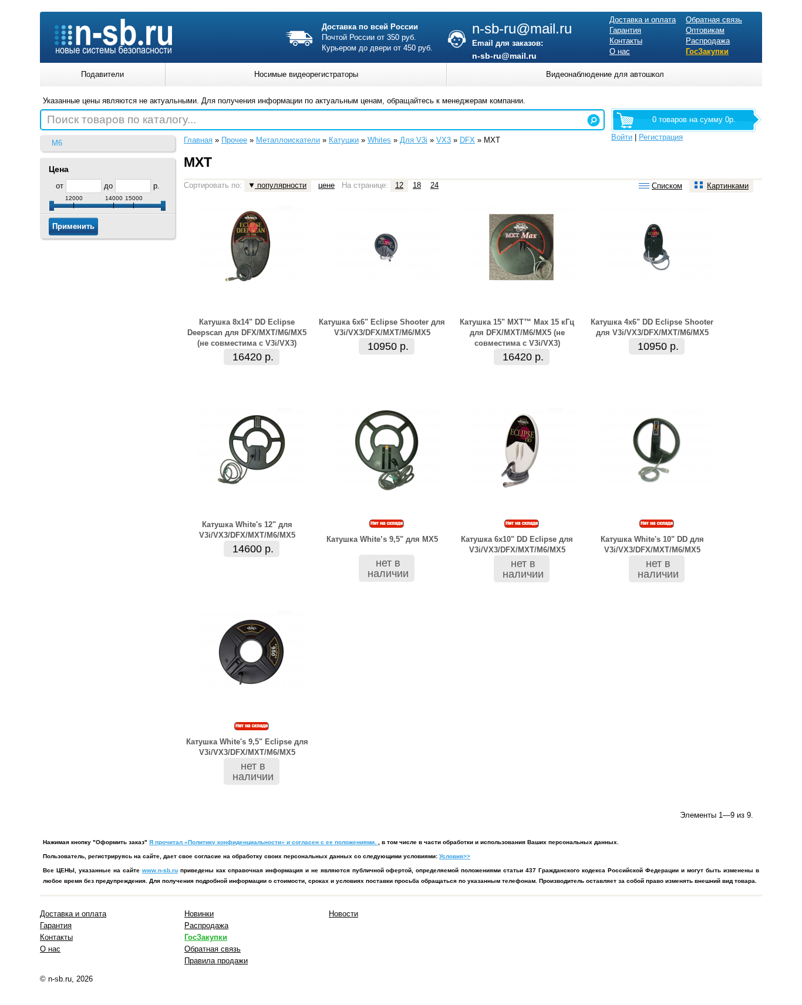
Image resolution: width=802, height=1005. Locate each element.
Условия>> (454, 856)
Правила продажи (216, 960)
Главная (198, 140)
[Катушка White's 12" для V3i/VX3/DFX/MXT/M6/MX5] (251, 488)
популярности (280, 185)
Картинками (728, 185)
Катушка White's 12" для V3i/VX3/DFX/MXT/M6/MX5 (247, 529)
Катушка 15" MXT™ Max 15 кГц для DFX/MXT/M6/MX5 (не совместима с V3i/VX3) (517, 333)
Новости (343, 913)
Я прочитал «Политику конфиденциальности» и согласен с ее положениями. (263, 842)
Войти (621, 137)
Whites (379, 140)
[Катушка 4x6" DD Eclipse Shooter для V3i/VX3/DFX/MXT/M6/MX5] (656, 286)
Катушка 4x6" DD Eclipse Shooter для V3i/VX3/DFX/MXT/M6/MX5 (652, 327)
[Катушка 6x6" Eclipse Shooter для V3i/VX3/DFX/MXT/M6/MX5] (386, 286)
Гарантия (625, 30)
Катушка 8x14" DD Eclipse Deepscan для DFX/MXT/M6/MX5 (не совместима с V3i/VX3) (246, 333)
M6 (57, 143)
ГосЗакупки (707, 51)
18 (417, 185)
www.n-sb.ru (160, 870)
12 (399, 185)
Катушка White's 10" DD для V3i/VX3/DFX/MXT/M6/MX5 (652, 544)
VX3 (443, 140)
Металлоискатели (288, 140)
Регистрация (661, 137)
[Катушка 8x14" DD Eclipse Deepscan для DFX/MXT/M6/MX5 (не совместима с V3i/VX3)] (251, 286)
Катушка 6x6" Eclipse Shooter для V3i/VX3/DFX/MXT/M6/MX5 (382, 327)
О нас (619, 51)
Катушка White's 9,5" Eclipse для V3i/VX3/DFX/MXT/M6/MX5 (247, 747)
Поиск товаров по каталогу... (121, 119)
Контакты (625, 40)
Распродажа (708, 40)
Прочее (234, 140)
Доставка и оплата (642, 19)
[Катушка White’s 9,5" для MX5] (386, 488)
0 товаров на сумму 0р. (694, 119)
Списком (667, 185)
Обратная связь (714, 19)
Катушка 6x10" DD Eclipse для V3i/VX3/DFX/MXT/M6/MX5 (517, 544)
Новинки (199, 913)
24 (434, 185)
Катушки (344, 140)
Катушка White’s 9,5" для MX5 (382, 539)
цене (326, 185)
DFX (467, 140)
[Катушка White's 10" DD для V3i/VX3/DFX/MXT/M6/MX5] (656, 488)
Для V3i (413, 140)
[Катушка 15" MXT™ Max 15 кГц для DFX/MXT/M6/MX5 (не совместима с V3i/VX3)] (521, 286)
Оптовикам (705, 30)
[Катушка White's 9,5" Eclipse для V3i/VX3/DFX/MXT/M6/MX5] (251, 691)
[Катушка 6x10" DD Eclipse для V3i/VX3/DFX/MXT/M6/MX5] (521, 488)
